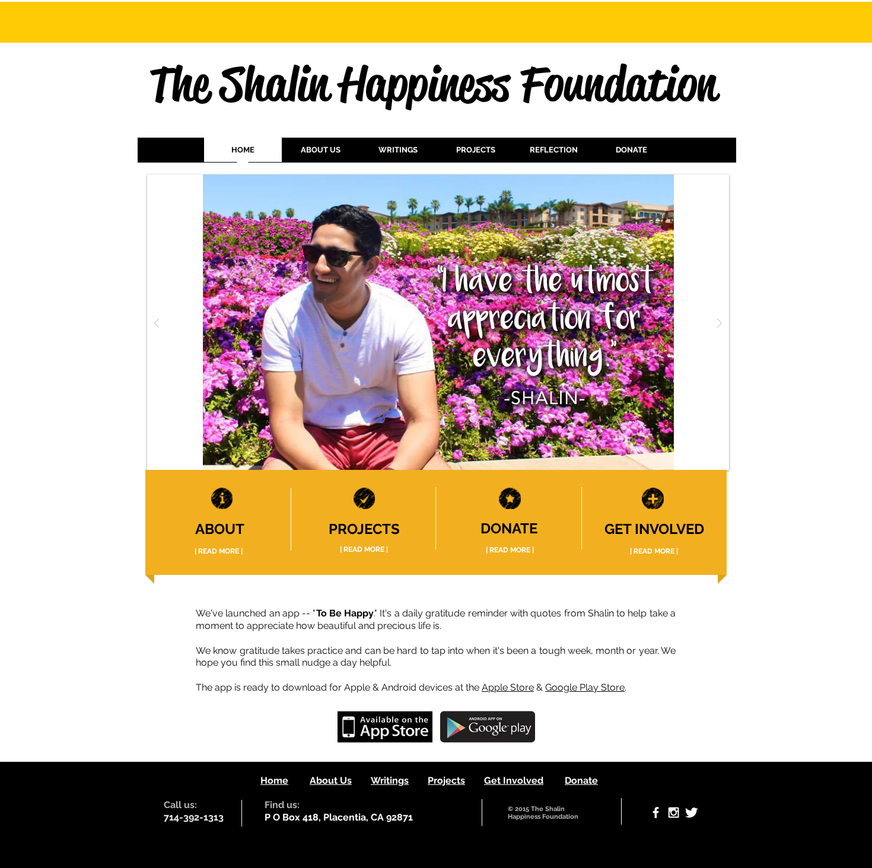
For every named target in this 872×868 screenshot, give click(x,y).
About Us (331, 780)
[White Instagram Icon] (673, 812)
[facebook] (655, 812)
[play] (697, 184)
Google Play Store (585, 687)
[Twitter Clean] (691, 812)
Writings (390, 780)
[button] (398, 154)
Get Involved (513, 780)
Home (274, 780)
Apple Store (508, 687)
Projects (446, 780)
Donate (581, 780)
